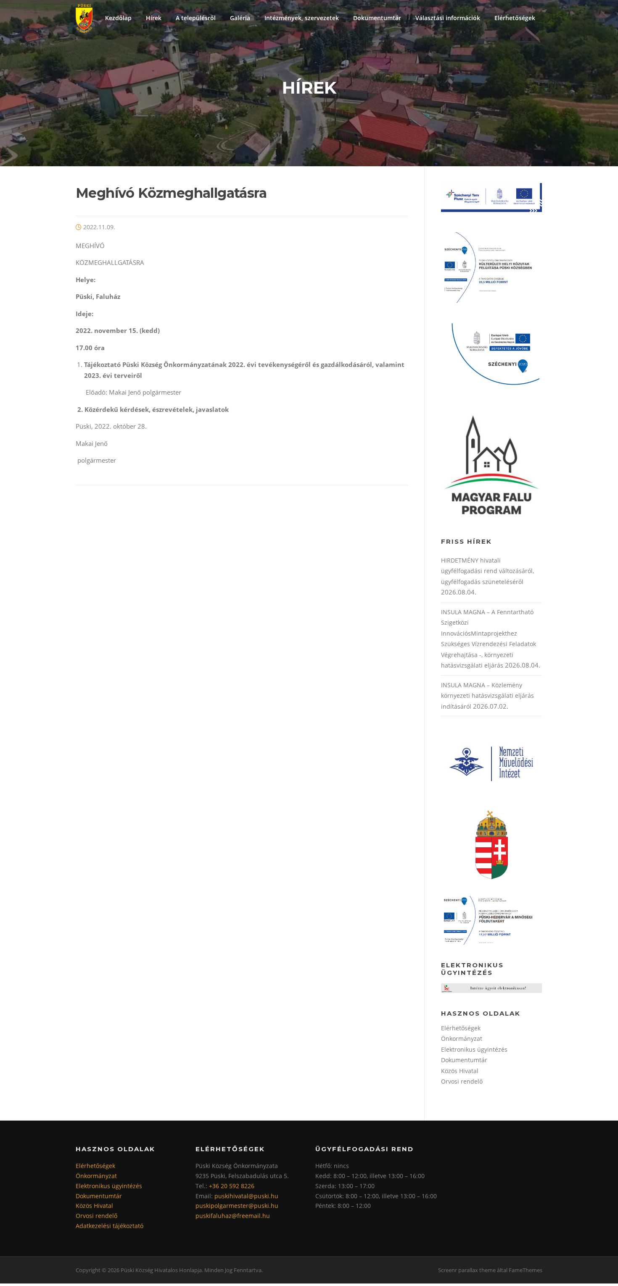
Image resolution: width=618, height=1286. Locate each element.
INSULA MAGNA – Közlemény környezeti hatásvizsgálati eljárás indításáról (487, 695)
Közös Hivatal (459, 1071)
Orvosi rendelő (462, 1081)
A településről (196, 18)
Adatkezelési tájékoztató (109, 1226)
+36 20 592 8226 (231, 1186)
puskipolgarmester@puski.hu (236, 1206)
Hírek (153, 18)
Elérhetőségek (514, 18)
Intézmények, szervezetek (301, 18)
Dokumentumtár (377, 18)
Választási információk (447, 18)
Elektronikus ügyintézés (474, 1049)
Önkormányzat (461, 1038)
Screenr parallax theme (467, 1270)
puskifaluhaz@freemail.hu (232, 1216)
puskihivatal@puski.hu (246, 1196)
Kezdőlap (118, 18)
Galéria (240, 18)
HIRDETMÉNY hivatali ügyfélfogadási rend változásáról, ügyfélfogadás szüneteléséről (487, 571)
